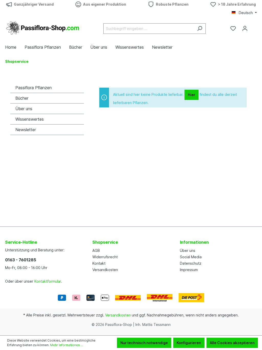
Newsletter (25, 129)
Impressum (189, 269)
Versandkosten (105, 269)
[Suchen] (200, 28)
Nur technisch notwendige (144, 343)
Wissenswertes (29, 119)
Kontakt (98, 263)
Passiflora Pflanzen (33, 87)
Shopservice (105, 242)
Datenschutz (190, 263)
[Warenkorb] (254, 26)
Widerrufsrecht (105, 257)
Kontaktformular (47, 281)
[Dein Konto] (245, 28)
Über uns (23, 108)
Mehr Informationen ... (66, 345)
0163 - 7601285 (20, 259)
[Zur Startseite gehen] (43, 27)
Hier (191, 94)
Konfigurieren (189, 343)
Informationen (194, 242)
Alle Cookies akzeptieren (232, 343)
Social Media (191, 257)
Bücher (21, 98)
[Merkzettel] (233, 28)
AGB (96, 250)
